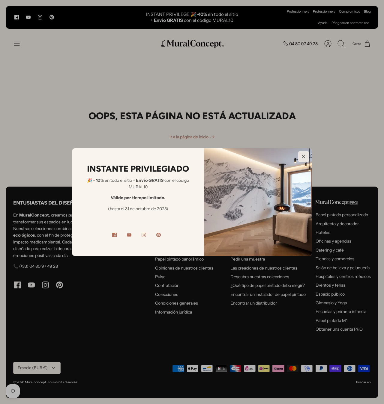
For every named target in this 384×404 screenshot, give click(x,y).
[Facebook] (114, 235)
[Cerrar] (303, 156)
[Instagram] (144, 235)
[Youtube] (129, 235)
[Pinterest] (158, 235)
